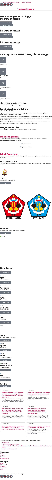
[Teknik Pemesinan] (1, 151)
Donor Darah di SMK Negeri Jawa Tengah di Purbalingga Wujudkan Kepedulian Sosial (39, 393)
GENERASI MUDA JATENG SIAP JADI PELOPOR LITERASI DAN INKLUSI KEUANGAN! (39, 426)
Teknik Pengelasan (9, 136)
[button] (26, 10)
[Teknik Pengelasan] (1, 133)
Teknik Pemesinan (9, 154)
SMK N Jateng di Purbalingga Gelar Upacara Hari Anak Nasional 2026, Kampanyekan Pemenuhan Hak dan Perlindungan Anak (37, 411)
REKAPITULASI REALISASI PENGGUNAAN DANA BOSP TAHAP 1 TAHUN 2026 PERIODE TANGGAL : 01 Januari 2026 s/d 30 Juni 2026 (13, 427)
